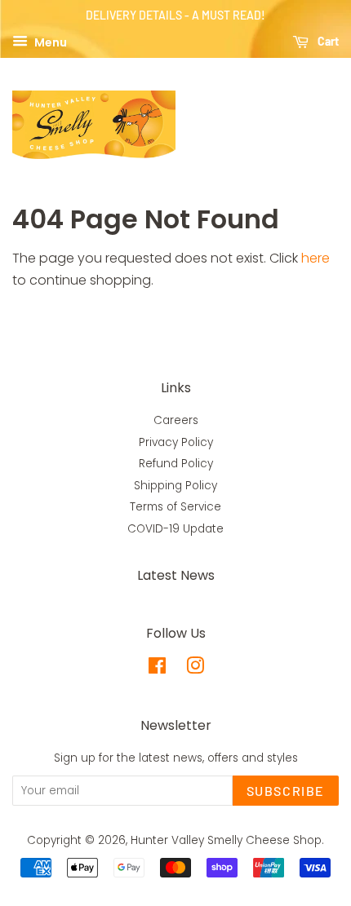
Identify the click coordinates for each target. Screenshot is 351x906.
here (315, 258)
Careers (175, 420)
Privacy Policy (176, 442)
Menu (49, 41)
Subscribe (286, 790)
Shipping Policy (175, 485)
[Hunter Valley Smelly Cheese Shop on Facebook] (157, 669)
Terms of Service (175, 507)
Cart (327, 41)
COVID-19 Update (175, 529)
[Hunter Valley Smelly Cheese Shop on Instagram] (195, 669)
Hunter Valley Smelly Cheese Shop (226, 840)
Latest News (176, 575)
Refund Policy (176, 463)
